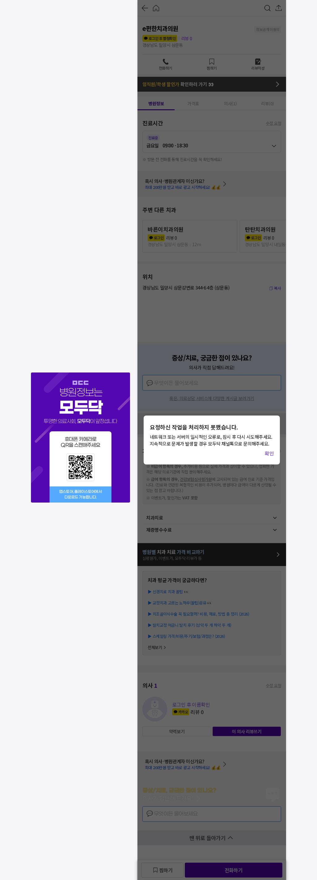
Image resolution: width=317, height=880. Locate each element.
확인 (269, 453)
